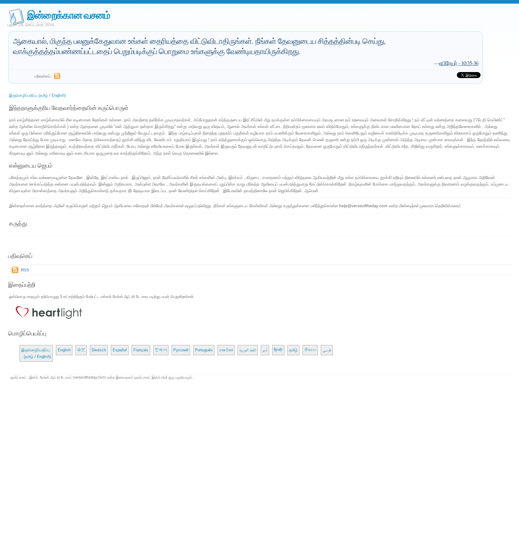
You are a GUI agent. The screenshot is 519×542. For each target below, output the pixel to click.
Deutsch (99, 350)
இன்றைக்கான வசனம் (68, 15)
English (64, 350)
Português (204, 350)
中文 (81, 350)
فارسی (327, 350)
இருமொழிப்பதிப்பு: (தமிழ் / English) (36, 353)
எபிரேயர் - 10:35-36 (458, 63)
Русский (180, 350)
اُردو (265, 350)
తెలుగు (310, 350)
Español (120, 350)
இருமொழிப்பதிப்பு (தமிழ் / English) (37, 95)
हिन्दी (278, 350)
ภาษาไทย (226, 350)
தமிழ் (293, 350)
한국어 (161, 350)
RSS (25, 270)
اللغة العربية (247, 350)
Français (140, 350)
